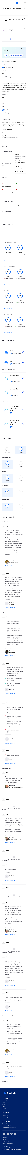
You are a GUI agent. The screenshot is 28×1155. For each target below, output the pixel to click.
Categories (5, 1115)
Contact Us (5, 1108)
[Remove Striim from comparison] (24, 28)
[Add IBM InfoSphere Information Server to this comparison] (23, 378)
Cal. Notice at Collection (8, 1145)
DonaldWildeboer (13, 560)
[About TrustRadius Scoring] (3, 67)
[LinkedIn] (15, 1134)
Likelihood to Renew (7, 457)
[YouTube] (4, 1134)
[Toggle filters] (3, 3)
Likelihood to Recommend (8, 443)
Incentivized (8, 599)
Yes (6, 55)
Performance (5, 485)
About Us (4, 1101)
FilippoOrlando (12, 837)
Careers (4, 1104)
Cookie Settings (6, 1147)
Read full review (9, 566)
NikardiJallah (12, 650)
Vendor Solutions (6, 1124)
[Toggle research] (7, 3)
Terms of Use (5, 1137)
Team (3, 1102)
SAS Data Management (16, 19)
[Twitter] (11, 1134)
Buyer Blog (5, 1117)
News (3, 1106)
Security (4, 1139)
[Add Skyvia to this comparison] (23, 352)
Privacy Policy (5, 1141)
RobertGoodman (12, 785)
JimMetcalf (11, 929)
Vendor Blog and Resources (9, 1127)
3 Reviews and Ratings (13, 30)
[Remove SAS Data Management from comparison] (24, 18)
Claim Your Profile (7, 1125)
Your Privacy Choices (7, 1143)
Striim (11, 29)
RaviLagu (11, 738)
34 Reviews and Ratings (14, 20)
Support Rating (5, 499)
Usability (4, 471)
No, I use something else (16, 55)
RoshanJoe (11, 689)
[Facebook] (8, 1134)
